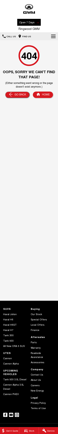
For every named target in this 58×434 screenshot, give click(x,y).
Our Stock (36, 314)
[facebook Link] (5, 415)
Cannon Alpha (11, 363)
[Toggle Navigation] (53, 36)
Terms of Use (38, 408)
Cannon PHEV (11, 394)
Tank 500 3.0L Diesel (14, 379)
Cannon (7, 358)
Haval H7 (8, 330)
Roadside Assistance (37, 355)
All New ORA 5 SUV (14, 346)
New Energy (37, 390)
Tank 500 (8, 340)
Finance (35, 330)
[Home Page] (29, 9)
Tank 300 (8, 335)
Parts (34, 342)
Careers (35, 385)
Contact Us (37, 374)
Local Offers (38, 324)
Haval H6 (8, 319)
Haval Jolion (10, 314)
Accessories (37, 362)
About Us (36, 379)
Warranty (36, 347)
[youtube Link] (11, 415)
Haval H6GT (10, 324)
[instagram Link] (17, 415)
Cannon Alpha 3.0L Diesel (13, 386)
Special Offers (39, 319)
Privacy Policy (38, 402)
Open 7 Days (27, 22)
